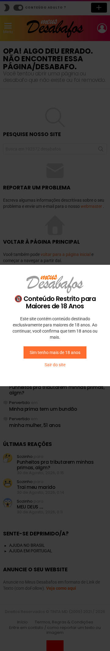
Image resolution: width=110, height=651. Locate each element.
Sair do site (55, 364)
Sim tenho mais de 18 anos (55, 352)
